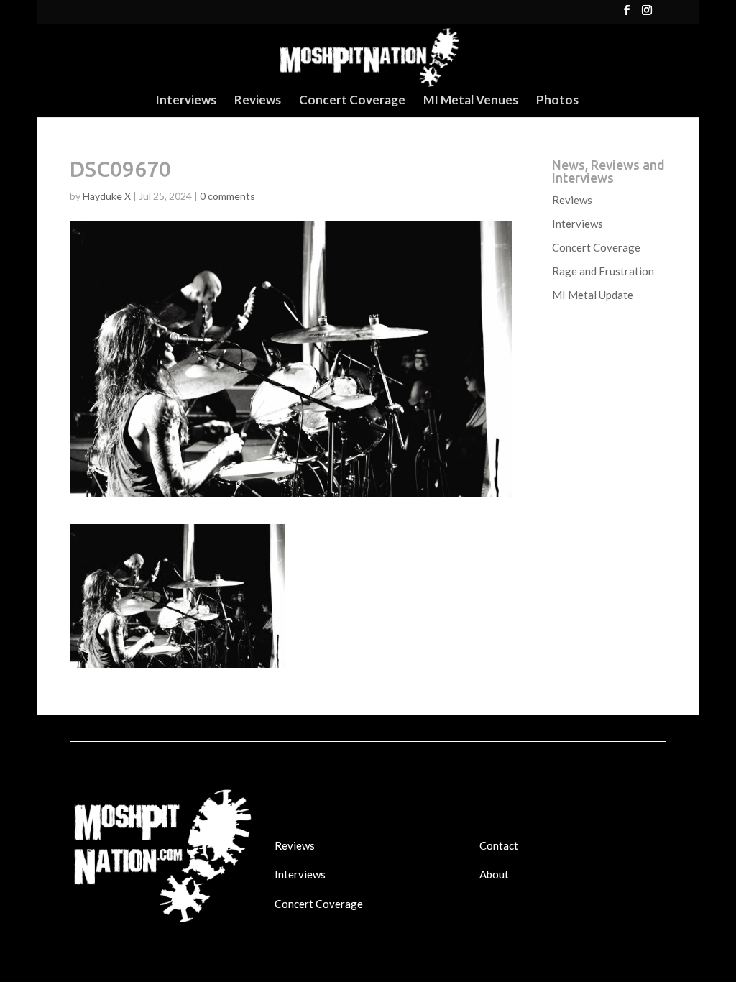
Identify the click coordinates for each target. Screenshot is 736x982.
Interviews (185, 101)
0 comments (227, 196)
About (494, 874)
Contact (498, 845)
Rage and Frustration (603, 271)
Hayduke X (107, 196)
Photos (557, 101)
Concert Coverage (352, 101)
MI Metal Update (592, 294)
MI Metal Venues (470, 101)
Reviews (257, 101)
